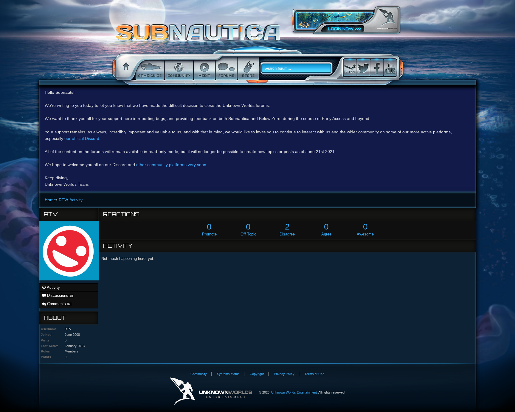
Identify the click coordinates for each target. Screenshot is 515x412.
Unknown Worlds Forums (199, 35)
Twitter (363, 67)
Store (247, 68)
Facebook (376, 67)
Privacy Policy (284, 374)
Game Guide (149, 68)
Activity (53, 287)
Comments (58, 304)
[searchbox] (298, 68)
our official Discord (81, 138)
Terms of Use (314, 374)
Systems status (228, 374)
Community (178, 68)
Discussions (59, 295)
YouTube (390, 67)
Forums (226, 68)
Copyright (257, 374)
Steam (349, 67)
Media (204, 68)
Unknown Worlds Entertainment (387, 19)
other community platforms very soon (171, 164)
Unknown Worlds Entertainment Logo (211, 391)
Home (125, 68)
